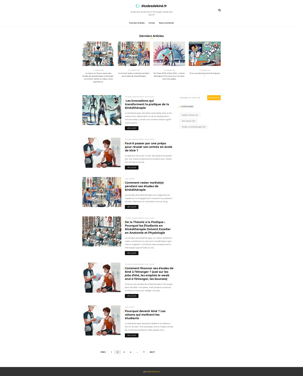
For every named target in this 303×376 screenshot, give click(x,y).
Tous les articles (137, 23)
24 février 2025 (113, 332)
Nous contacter (166, 23)
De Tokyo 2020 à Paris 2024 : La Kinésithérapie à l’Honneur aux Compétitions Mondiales (169, 76)
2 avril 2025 (114, 243)
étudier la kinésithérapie (134, 97)
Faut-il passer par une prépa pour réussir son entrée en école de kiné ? (148, 147)
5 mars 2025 (114, 289)
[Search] (219, 10)
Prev (103, 352)
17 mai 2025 (114, 204)
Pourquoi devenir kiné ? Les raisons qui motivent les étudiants (145, 314)
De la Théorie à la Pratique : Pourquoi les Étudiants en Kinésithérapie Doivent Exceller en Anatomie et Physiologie (148, 227)
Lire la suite (131, 128)
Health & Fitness (190, 115)
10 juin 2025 (114, 164)
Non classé (149, 97)
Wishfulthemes (153, 371)
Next (152, 352)
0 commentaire (134, 70)
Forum (152, 23)
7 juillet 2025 (113, 122)
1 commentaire (98, 70)
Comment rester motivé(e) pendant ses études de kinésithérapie (144, 186)
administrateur (94, 122)
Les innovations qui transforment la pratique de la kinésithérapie (147, 104)
